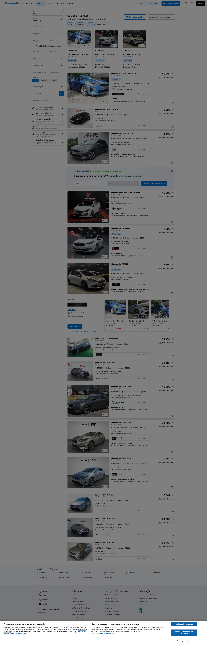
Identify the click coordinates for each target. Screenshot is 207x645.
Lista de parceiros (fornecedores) (102, 634)
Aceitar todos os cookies (184, 624)
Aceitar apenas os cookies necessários (184, 632)
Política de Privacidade (18, 634)
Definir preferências (184, 641)
